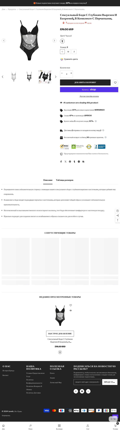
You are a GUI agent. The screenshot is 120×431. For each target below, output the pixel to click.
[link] (16, 277)
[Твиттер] (65, 161)
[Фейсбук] (61, 161)
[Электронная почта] (83, 161)
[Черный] (60, 352)
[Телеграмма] (79, 161)
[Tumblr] (74, 161)
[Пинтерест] (70, 161)
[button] (4, 40)
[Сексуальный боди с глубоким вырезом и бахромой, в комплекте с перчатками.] (60, 316)
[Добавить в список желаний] (115, 83)
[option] (60, 3)
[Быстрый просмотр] (71, 310)
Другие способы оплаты (89, 96)
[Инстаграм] (82, 391)
